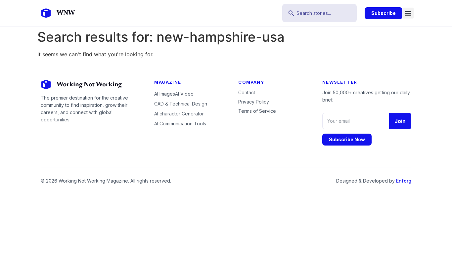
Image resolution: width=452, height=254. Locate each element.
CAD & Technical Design (180, 103)
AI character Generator (179, 113)
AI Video (184, 94)
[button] (408, 13)
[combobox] (319, 13)
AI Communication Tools (180, 123)
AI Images (164, 94)
